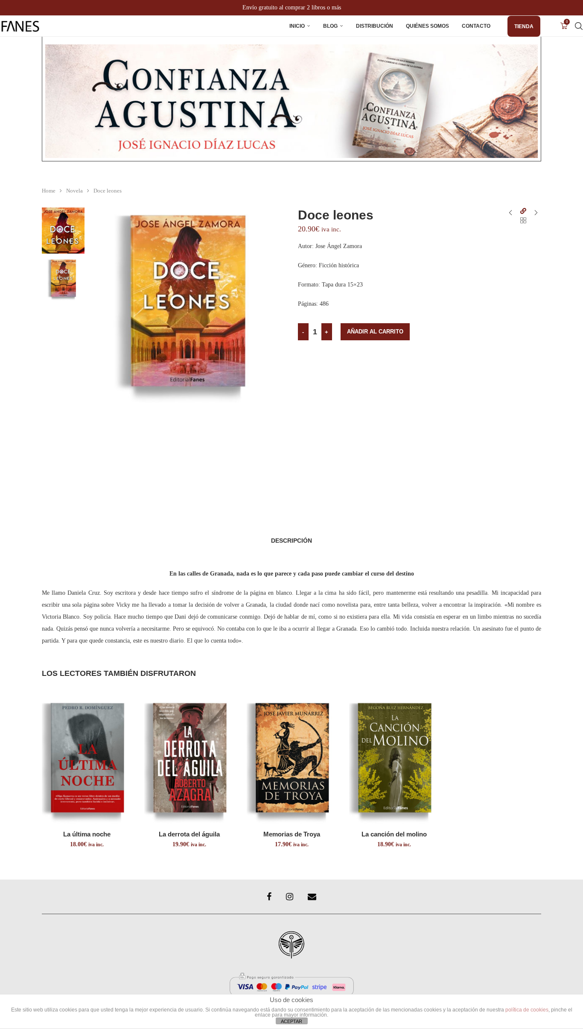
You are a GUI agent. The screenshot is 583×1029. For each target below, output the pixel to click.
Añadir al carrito (375, 331)
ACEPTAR (291, 1021)
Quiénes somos (427, 26)
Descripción (291, 540)
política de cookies (526, 1010)
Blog (330, 26)
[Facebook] (269, 896)
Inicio (297, 26)
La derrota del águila (189, 834)
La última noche (87, 834)
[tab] (291, 540)
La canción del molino (394, 834)
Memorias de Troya (291, 834)
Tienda (523, 26)
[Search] (578, 26)
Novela (74, 190)
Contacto (476, 26)
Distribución (374, 26)
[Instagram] (289, 896)
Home (48, 190)
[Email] (312, 896)
